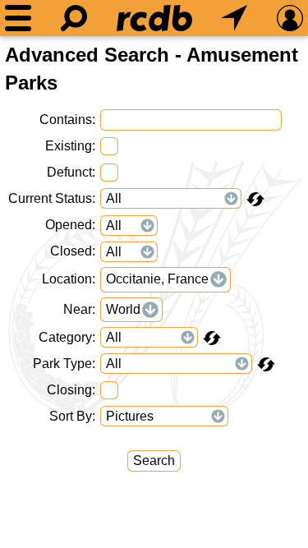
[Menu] (18, 18)
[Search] (74, 18)
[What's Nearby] (234, 18)
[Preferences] (290, 18)
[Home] (154, 18)
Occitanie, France (157, 279)
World (123, 309)
